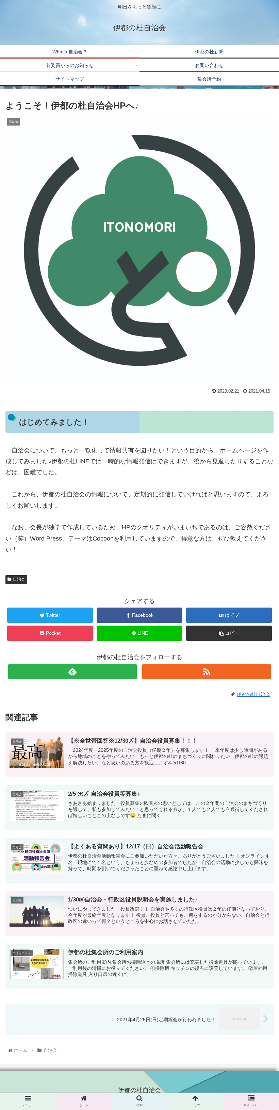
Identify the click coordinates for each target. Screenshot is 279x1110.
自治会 (19, 579)
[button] (258, 767)
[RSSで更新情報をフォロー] (206, 671)
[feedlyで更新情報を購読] (72, 671)
